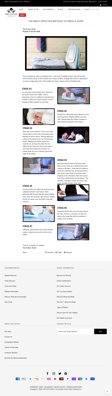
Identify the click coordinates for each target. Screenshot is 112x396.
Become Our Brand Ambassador (16, 358)
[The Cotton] (11, 12)
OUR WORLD (48, 9)
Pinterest (68, 252)
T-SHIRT (91, 9)
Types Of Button (62, 307)
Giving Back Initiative (12, 342)
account (103, 2)
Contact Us (8, 337)
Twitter (59, 252)
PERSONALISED (74, 9)
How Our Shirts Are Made (65, 297)
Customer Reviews (11, 353)
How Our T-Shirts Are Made (66, 302)
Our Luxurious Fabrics (64, 291)
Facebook (49, 252)
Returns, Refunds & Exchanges (15, 297)
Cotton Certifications (64, 281)
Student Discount (10, 275)
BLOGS (60, 9)
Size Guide (8, 302)
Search (94, 2)
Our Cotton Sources (64, 286)
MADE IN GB (33, 9)
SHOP (21, 9)
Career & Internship (11, 347)
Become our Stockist (64, 275)
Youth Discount (10, 281)
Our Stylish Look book (64, 318)
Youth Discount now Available (75, 2)
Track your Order (10, 286)
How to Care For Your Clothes (67, 313)
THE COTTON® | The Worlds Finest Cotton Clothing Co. (62, 389)
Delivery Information (11, 291)
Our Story (8, 331)
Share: (25, 252)
